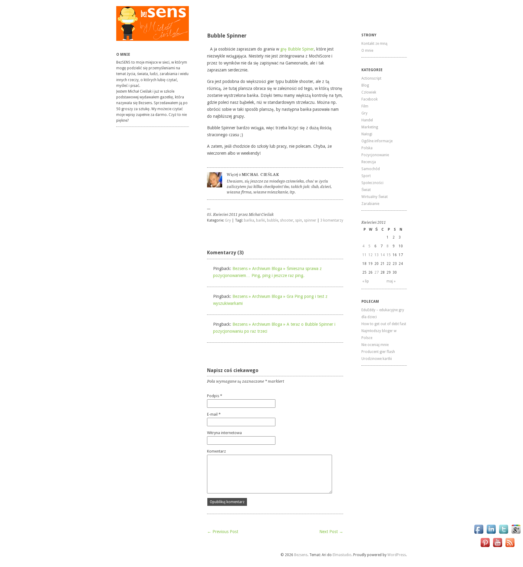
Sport (366, 176)
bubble (272, 220)
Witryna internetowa (224, 432)
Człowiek (368, 92)
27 (376, 272)
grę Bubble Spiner (297, 49)
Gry (228, 220)
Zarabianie (370, 204)
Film (364, 106)
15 (388, 255)
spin (298, 220)
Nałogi (366, 134)
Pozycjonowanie (375, 155)
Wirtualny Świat (374, 197)
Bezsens (301, 555)
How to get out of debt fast (383, 324)
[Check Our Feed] (510, 547)
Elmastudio (342, 555)
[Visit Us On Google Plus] (516, 533)
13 (376, 255)
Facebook (369, 99)
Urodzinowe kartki (376, 359)
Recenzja (368, 162)
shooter (286, 220)
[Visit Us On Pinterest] (485, 547)
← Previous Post (222, 531)
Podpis (214, 396)
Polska (367, 148)
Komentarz (216, 451)
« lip (365, 281)
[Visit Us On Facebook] (478, 533)
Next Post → (331, 531)
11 (364, 255)
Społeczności (372, 183)
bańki (260, 220)
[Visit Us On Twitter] (503, 533)
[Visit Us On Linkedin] (491, 533)
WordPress (396, 555)
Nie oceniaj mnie (375, 345)
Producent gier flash (378, 352)
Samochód (370, 169)
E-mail (214, 414)
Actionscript (371, 78)
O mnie (367, 50)
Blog (365, 85)
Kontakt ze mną (374, 43)
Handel (367, 120)
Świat (366, 190)
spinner (310, 220)
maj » (391, 281)
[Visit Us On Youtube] (497, 547)
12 (370, 255)
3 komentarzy (331, 220)
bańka (249, 220)
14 (382, 255)
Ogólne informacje (377, 141)
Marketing (369, 127)
